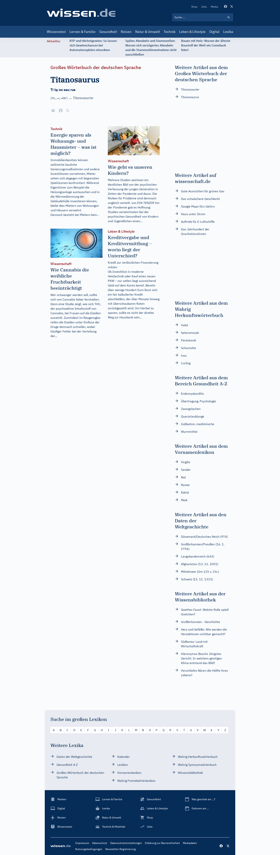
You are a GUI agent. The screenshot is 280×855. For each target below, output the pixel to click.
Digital (214, 31)
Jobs (204, 6)
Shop (194, 6)
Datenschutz (99, 843)
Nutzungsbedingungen (88, 849)
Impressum (82, 843)
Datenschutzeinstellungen (126, 843)
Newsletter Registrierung (120, 849)
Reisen (126, 31)
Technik (169, 31)
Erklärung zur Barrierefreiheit (162, 843)
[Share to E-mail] (53, 110)
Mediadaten (190, 843)
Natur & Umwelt (147, 31)
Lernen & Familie (82, 31)
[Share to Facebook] (61, 110)
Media (214, 6)
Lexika (228, 31)
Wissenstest (56, 31)
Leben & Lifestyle (192, 31)
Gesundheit (108, 31)
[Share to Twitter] (68, 110)
